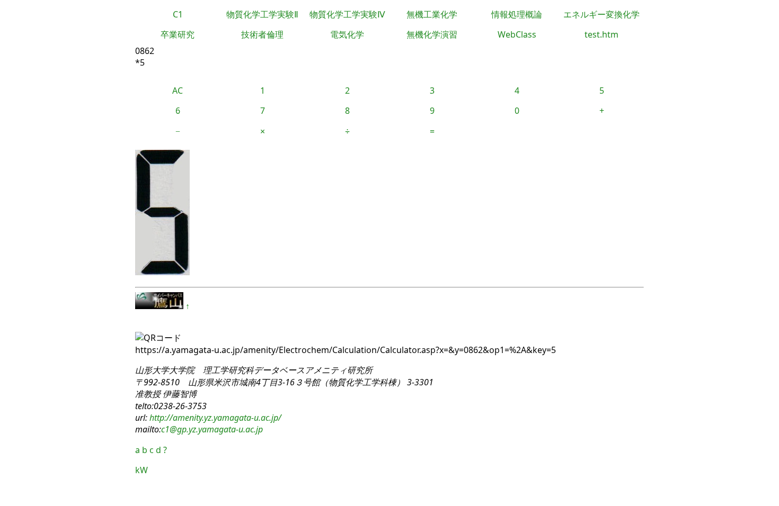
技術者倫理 (262, 34)
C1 (178, 14)
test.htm (601, 34)
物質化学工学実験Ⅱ (262, 14)
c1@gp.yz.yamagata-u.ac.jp (212, 429)
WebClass (517, 34)
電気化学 (347, 34)
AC (177, 90)
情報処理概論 (516, 14)
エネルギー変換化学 (601, 14)
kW (141, 470)
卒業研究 (177, 34)
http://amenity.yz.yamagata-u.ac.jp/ (214, 417)
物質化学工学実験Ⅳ (347, 14)
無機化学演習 (431, 34)
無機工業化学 (431, 14)
